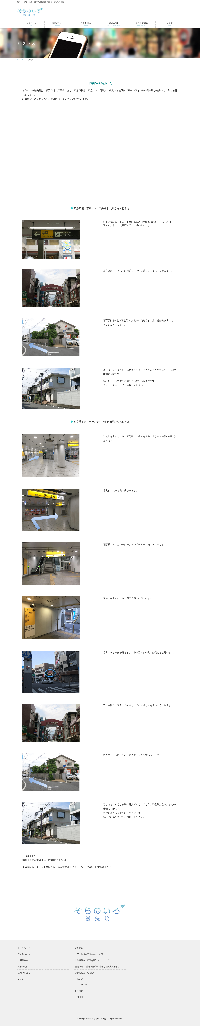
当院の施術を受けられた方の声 (89, 954)
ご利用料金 (23, 960)
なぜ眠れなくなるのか (85, 972)
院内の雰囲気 (24, 972)
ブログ (21, 979)
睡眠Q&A (79, 979)
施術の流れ (23, 966)
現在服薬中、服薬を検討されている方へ (93, 960)
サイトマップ (81, 985)
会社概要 (79, 991)
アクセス (79, 948)
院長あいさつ (24, 954)
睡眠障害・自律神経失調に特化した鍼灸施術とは (97, 966)
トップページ (24, 948)
